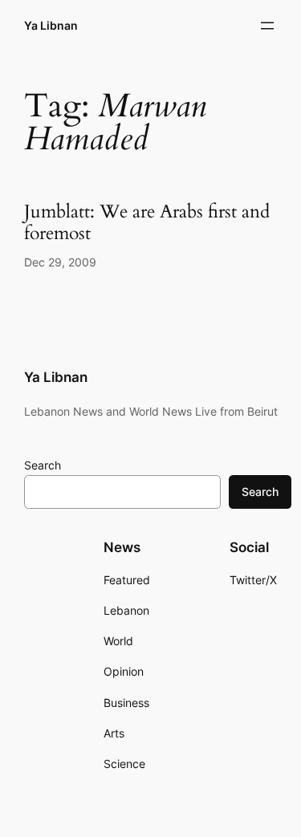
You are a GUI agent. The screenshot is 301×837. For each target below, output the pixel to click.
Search (42, 465)
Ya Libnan (51, 25)
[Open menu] (267, 25)
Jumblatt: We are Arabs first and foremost (147, 223)
